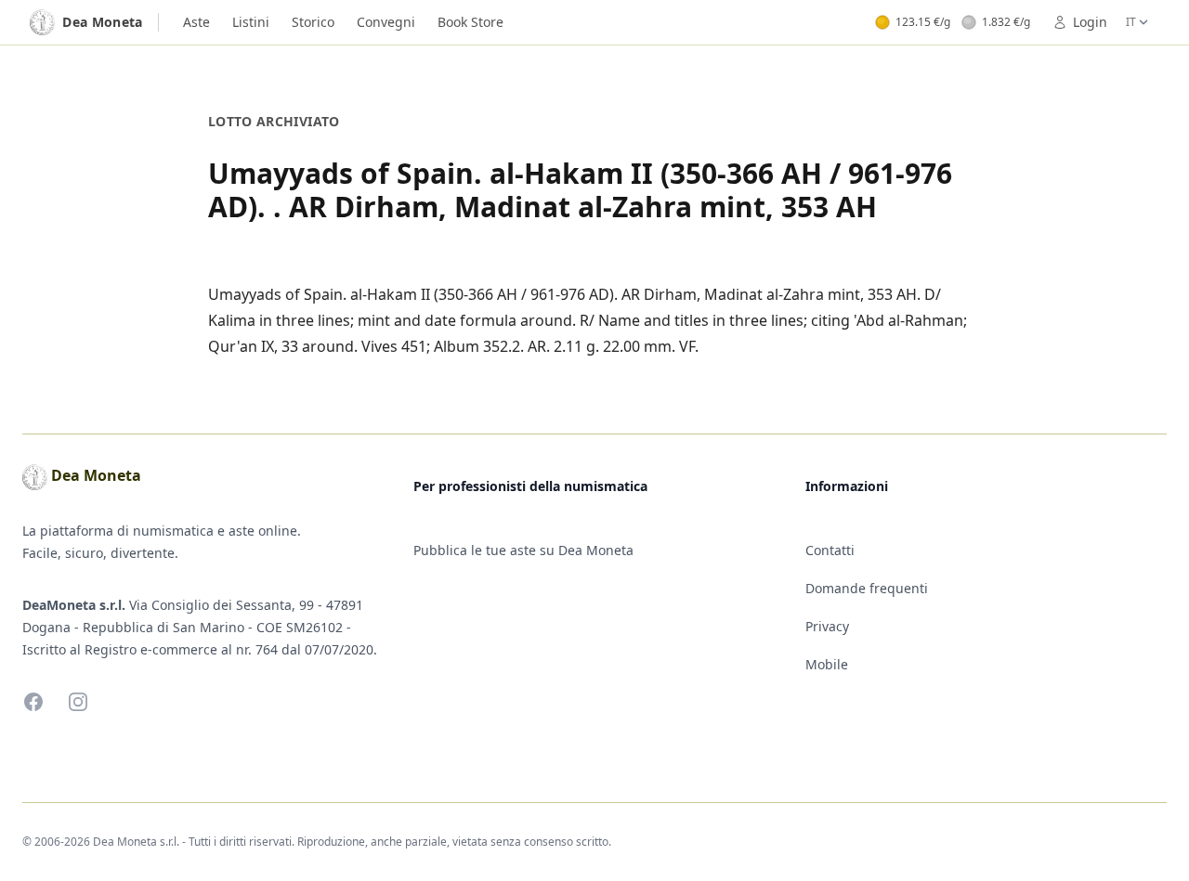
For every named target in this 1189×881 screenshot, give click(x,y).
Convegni (386, 22)
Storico (313, 22)
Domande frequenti (866, 588)
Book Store (470, 22)
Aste (196, 22)
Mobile (826, 664)
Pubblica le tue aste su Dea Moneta (523, 550)
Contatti (830, 550)
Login (1090, 22)
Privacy (827, 626)
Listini (250, 22)
